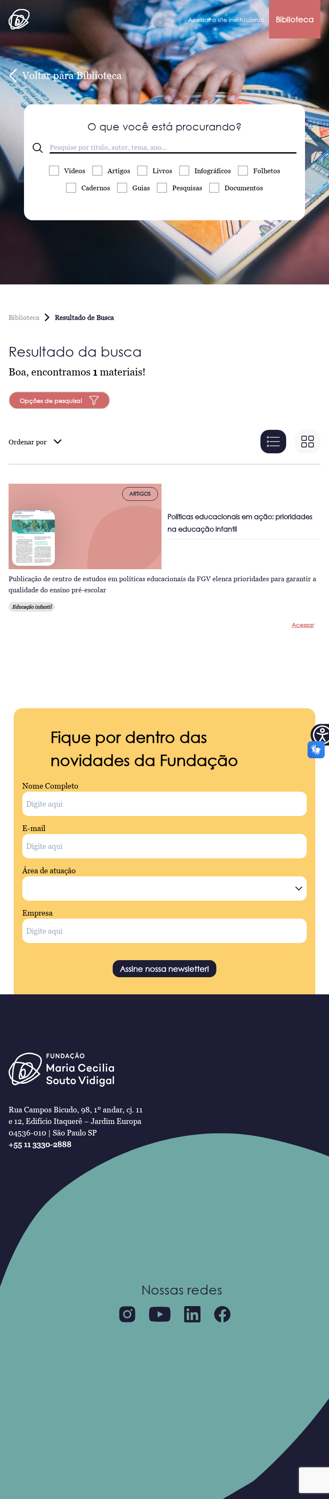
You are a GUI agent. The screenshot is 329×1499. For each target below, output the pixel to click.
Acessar (303, 624)
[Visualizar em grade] (307, 441)
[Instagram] (127, 1314)
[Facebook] (222, 1314)
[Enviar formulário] (38, 148)
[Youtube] (159, 1314)
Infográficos (212, 170)
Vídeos (74, 170)
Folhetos (266, 170)
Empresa (37, 912)
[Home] (19, 19)
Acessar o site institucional (226, 19)
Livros (162, 170)
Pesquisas (187, 187)
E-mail (33, 828)
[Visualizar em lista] (273, 441)
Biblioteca (295, 19)
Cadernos (95, 187)
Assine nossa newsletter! (164, 968)
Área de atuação (49, 870)
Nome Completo (50, 785)
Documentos (243, 187)
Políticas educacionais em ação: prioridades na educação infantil (239, 522)
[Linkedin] (192, 1314)
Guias (141, 187)
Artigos (119, 170)
